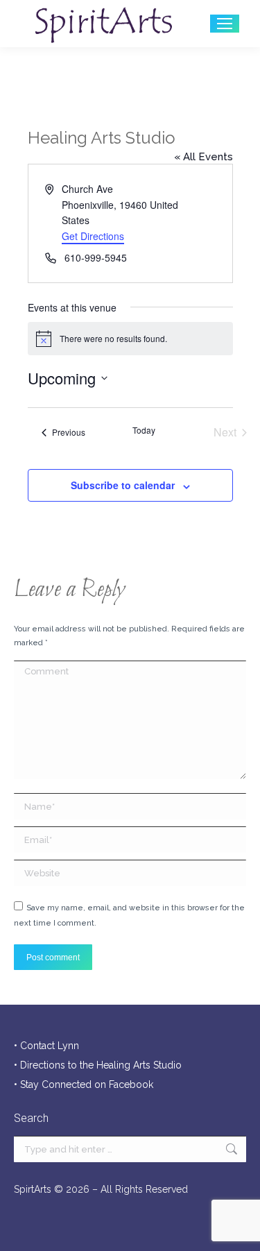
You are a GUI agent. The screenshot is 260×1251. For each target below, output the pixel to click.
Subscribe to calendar (123, 485)
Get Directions (93, 236)
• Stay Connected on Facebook (83, 1084)
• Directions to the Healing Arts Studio (98, 1065)
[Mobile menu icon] (224, 24)
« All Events (203, 157)
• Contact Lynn (46, 1045)
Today (143, 430)
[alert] (130, 338)
